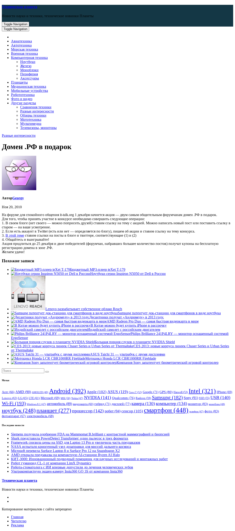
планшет (53, 410)
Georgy (18, 198)
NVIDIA (97, 397)
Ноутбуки (27, 62)
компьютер (171, 403)
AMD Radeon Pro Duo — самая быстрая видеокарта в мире (153, 321)
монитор (198, 404)
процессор (88, 410)
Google (151, 392)
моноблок (217, 404)
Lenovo (9, 398)
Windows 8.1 (36, 404)
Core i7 (135, 392)
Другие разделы (23, 103)
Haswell (180, 392)
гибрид (102, 404)
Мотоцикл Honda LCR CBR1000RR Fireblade (120, 358)
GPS (166, 392)
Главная (17, 517)
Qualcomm (123, 398)
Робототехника (23, 95)
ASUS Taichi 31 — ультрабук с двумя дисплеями (127, 354)
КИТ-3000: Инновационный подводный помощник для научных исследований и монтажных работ (89, 459)
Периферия (29, 74)
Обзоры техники (33, 115)
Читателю (18, 521)
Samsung (167, 397)
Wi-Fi (14, 403)
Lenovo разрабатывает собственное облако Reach (83, 309)
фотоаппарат (14, 416)
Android (67, 390)
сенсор (132, 411)
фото (211, 411)
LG (23, 398)
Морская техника (24, 49)
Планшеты (19, 82)
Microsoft (50, 398)
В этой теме (15, 235)
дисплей (121, 404)
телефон (196, 411)
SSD (204, 398)
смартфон (166, 410)
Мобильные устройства (29, 91)
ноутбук (19, 410)
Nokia (77, 398)
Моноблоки (29, 70)
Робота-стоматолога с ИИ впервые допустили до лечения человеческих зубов (72, 467)
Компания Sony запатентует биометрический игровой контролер (167, 362)
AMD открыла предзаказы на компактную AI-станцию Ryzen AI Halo (65, 455)
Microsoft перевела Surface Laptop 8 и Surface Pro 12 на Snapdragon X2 (65, 451)
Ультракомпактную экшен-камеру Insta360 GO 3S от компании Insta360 (67, 471)
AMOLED (40, 392)
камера (143, 403)
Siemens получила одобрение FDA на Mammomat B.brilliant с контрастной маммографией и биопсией (90, 434)
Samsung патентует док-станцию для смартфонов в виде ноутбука (169, 313)
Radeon (143, 398)
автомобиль (59, 404)
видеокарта (83, 404)
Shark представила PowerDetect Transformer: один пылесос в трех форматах (69, 438)
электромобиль (40, 416)
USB (220, 397)
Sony (191, 398)
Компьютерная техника (29, 58)
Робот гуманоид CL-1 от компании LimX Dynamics (51, 463)
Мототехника (30, 119)
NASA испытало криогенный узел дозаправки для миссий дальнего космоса (71, 447)
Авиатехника (21, 41)
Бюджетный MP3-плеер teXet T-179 (97, 269)
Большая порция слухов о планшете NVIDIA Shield (135, 342)
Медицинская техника (28, 86)
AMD (23, 392)
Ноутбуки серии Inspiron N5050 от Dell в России (128, 274)
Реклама (17, 525)
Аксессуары (29, 78)
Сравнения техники (35, 107)
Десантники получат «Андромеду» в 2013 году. (126, 317)
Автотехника (21, 45)
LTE (34, 398)
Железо (25, 66)
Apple (96, 392)
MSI (65, 398)
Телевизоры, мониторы (38, 128)
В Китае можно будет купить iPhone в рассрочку (129, 325)
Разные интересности (37, 111)
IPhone (224, 392)
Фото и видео (21, 99)
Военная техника (24, 53)
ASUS (117, 391)
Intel (202, 391)
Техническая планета (19, 7)
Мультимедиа (30, 124)
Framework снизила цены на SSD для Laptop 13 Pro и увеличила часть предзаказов (75, 442)
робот (112, 411)
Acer (8, 392)
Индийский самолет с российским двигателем (123, 329)
